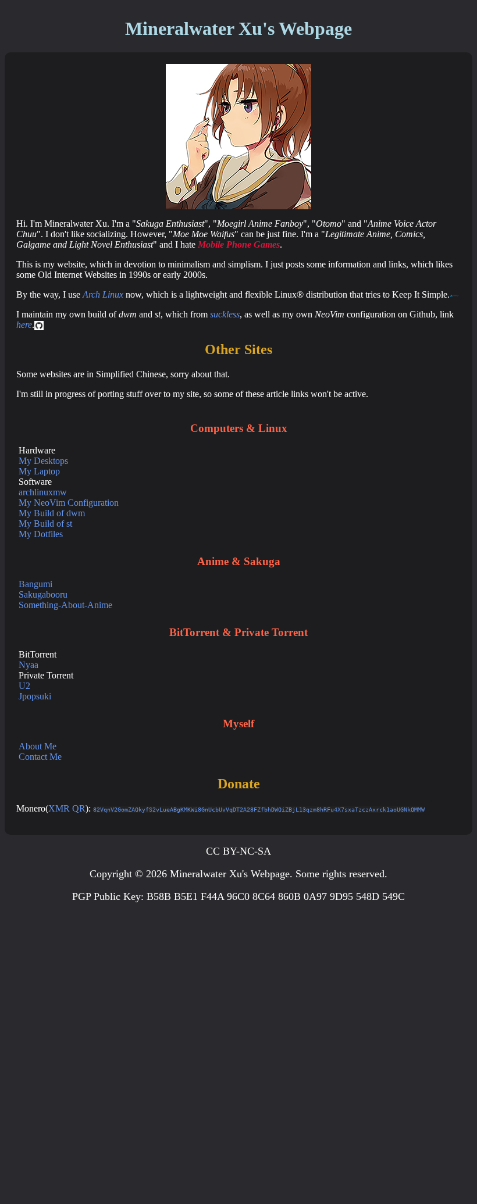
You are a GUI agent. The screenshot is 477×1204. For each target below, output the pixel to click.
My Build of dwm (52, 513)
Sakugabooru (43, 594)
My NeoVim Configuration (69, 503)
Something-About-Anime (65, 605)
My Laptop (39, 471)
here (24, 325)
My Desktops (43, 461)
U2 (24, 686)
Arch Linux (103, 294)
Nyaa (28, 665)
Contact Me (40, 757)
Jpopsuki (35, 696)
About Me (37, 746)
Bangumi (35, 584)
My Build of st (45, 523)
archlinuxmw (43, 492)
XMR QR (67, 808)
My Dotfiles (41, 534)
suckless (225, 314)
